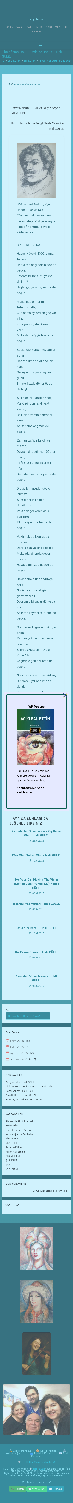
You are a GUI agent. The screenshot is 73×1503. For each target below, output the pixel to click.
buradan (30, 788)
